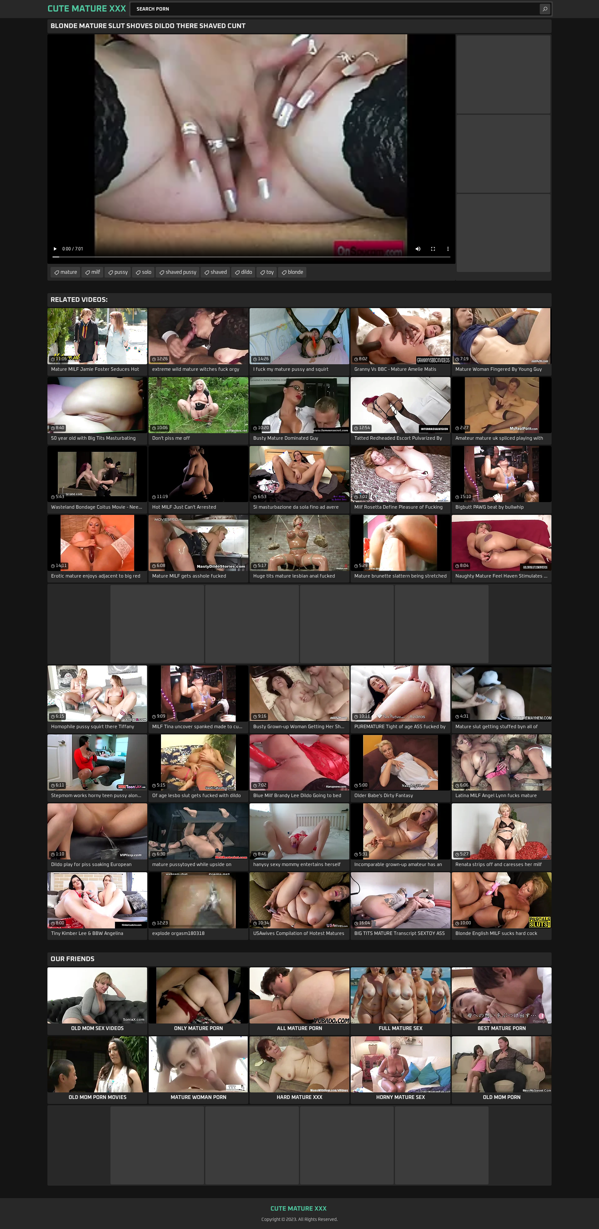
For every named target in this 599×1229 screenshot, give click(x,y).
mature (69, 272)
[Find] (545, 9)
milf (95, 272)
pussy (121, 272)
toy (270, 272)
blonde (295, 272)
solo (146, 272)
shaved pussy (181, 272)
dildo (246, 272)
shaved (219, 272)
